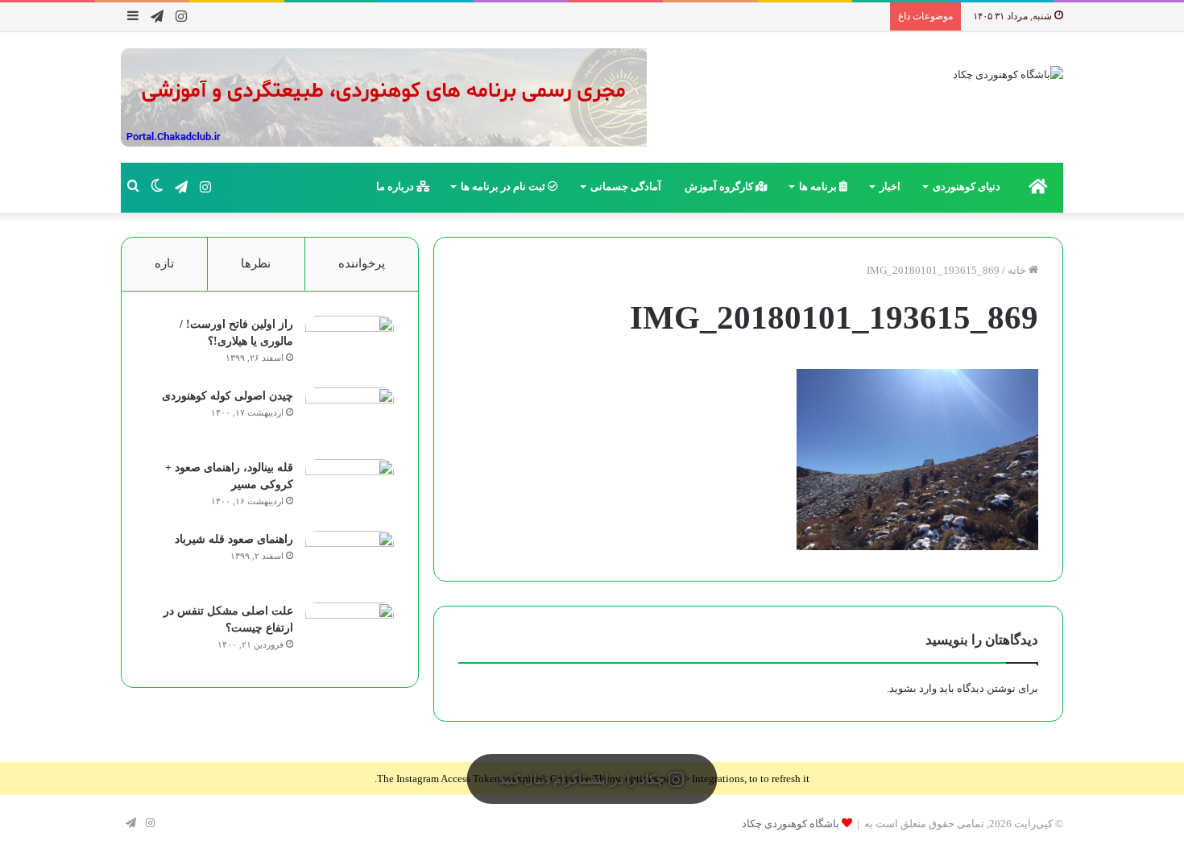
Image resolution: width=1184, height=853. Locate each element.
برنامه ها (819, 186)
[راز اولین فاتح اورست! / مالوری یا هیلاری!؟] (349, 346)
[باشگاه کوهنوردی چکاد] (1008, 73)
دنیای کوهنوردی (966, 186)
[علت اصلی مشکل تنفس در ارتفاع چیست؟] (349, 632)
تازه (164, 263)
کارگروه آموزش (720, 186)
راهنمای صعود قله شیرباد (234, 539)
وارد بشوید (913, 688)
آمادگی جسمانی (625, 186)
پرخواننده (361, 263)
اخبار (890, 186)
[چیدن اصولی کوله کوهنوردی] (349, 417)
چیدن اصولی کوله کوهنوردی (227, 396)
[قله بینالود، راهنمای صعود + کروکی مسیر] (349, 489)
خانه (1018, 270)
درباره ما (396, 186)
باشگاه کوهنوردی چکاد (790, 824)
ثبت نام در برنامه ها (504, 186)
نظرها (256, 263)
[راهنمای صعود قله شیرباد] (349, 561)
